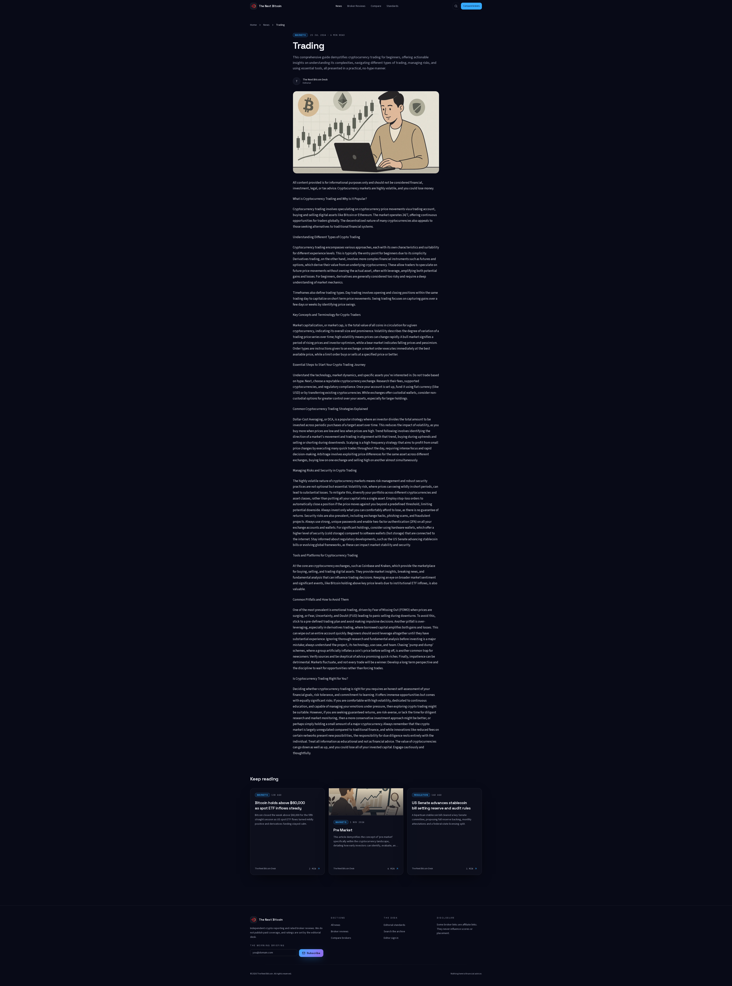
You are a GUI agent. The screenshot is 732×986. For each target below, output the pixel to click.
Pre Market (342, 830)
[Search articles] (456, 6)
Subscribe (313, 953)
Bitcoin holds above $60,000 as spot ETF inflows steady (280, 805)
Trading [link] (280, 25)
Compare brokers (471, 6)
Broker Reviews (356, 6)
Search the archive (394, 931)
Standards (392, 6)
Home (253, 25)
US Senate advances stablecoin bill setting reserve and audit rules (441, 805)
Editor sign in (391, 938)
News (339, 6)
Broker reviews (339, 931)
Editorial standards (394, 925)
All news (335, 925)
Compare (376, 6)
